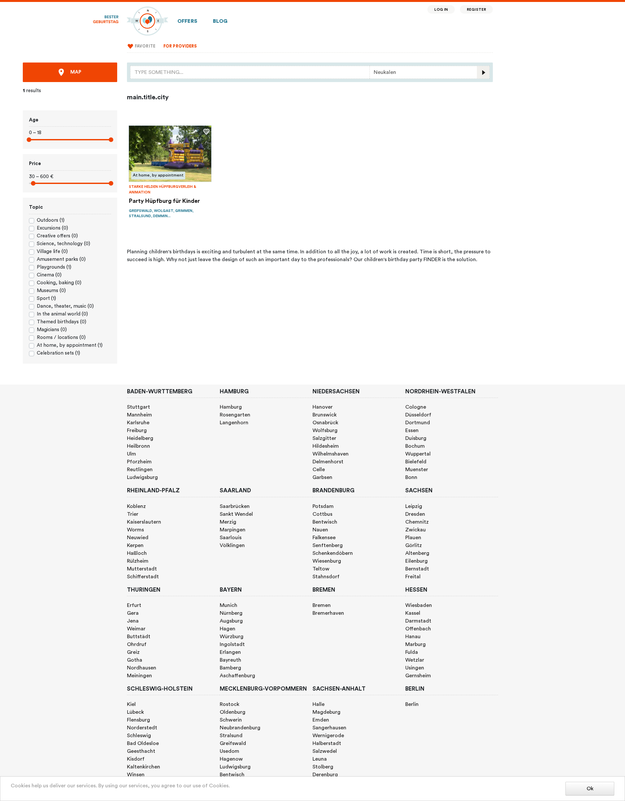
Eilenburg (416, 561)
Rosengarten (235, 414)
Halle (318, 704)
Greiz (133, 652)
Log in (441, 9)
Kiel (131, 704)
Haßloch (137, 553)
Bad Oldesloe (143, 743)
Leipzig (413, 506)
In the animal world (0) (62, 314)
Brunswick (324, 414)
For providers (180, 46)
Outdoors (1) (50, 220)
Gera (133, 613)
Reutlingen (140, 469)
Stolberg (322, 766)
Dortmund (417, 422)
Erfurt (134, 605)
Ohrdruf (136, 644)
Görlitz (413, 545)
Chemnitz (417, 522)
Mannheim (139, 414)
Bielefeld (415, 461)
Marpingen (232, 529)
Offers (187, 21)
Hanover (322, 407)
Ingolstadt (232, 644)
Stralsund (231, 735)
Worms (135, 529)
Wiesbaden (418, 605)
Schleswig (139, 735)
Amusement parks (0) (61, 259)
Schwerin (231, 720)
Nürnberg (231, 613)
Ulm (131, 454)
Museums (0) (51, 290)
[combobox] (250, 72)
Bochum (415, 446)
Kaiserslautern (144, 522)
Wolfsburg (325, 430)
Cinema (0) (49, 275)
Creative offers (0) (57, 235)
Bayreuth (230, 660)
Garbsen (322, 477)
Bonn (411, 477)
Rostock (229, 704)
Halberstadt (326, 743)
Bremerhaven (328, 613)
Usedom (229, 751)
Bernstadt (417, 568)
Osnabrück (325, 422)
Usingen (414, 667)
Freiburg (137, 430)
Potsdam (323, 506)
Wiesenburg (326, 561)
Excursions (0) (52, 228)
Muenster (416, 469)
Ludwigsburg (142, 477)
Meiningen (139, 675)
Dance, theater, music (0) (65, 306)
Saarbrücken (235, 506)
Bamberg (230, 667)
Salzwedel (324, 751)
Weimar (136, 628)
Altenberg (417, 553)
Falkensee (324, 537)
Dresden (415, 514)
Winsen (136, 774)
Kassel (412, 613)
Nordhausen (141, 667)
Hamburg (231, 407)
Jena (133, 621)
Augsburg (231, 621)
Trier (132, 514)
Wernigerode (328, 735)
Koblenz (136, 506)
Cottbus (322, 514)
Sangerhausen (329, 727)
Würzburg (231, 636)
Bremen (321, 605)
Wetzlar (414, 660)
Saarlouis (231, 537)
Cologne (415, 407)
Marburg (415, 644)
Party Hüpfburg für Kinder (164, 201)
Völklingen (232, 545)
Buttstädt (138, 636)
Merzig (228, 522)
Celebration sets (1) (58, 353)
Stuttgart (138, 407)
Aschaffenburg (237, 675)
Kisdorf (136, 759)
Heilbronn (138, 446)
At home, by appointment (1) (70, 345)
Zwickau (415, 529)
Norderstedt (142, 727)
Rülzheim (137, 561)
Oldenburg (232, 712)
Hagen (227, 628)
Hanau (413, 636)
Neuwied (137, 537)
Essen (412, 430)
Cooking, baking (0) (59, 282)
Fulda (411, 652)
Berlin (412, 704)
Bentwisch (324, 522)
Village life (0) (52, 251)
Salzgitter (324, 438)
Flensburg (138, 720)
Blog (220, 21)
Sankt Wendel (236, 514)
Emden (320, 720)
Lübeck (135, 712)
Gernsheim (418, 675)
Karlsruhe (138, 422)
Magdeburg (326, 712)
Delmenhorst (327, 461)
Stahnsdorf (326, 576)
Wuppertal (418, 454)
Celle (318, 469)
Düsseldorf (418, 414)
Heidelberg (140, 438)
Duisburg (415, 438)
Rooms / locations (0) (61, 337)
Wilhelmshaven (330, 454)
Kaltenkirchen (143, 766)
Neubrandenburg (240, 727)
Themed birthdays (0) (61, 321)
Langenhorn (234, 422)
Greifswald (233, 743)
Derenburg (325, 774)
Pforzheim (139, 461)
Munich (228, 605)
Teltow (320, 568)
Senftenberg (327, 545)
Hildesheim (325, 446)
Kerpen (135, 545)
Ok (590, 788)
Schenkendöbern (332, 553)
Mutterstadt (142, 568)
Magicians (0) (52, 329)
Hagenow (231, 759)
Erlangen (230, 652)
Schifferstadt (143, 576)
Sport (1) (46, 298)
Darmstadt (418, 621)
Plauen (413, 537)
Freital (413, 576)
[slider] (29, 139)
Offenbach (418, 628)
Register (476, 9)
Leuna (319, 759)
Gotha (134, 660)
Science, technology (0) (63, 243)
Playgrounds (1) (54, 267)
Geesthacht (141, 751)
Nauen (320, 529)
